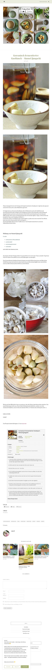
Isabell (13, 531)
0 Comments (5, 525)
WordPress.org (26, 633)
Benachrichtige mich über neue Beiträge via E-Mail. (13, 604)
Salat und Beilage (28, 436)
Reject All (17, 666)
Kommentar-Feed (26, 631)
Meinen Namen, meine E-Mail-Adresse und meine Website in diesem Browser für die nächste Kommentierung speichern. (26, 601)
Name (4, 591)
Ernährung (13, 521)
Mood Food (29, 521)
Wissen (42, 521)
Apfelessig (18, 447)
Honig (17, 452)
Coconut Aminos (19, 450)
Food (18, 521)
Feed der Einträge (26, 629)
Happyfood (23, 521)
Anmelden (26, 627)
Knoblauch (18, 446)
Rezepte (38, 521)
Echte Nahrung (6, 521)
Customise (8, 666)
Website (4, 598)
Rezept (34, 521)
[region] (16, 653)
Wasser (17, 449)
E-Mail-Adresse (4, 594)
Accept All (25, 666)
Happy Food (27, 437)
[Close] (29, 638)
